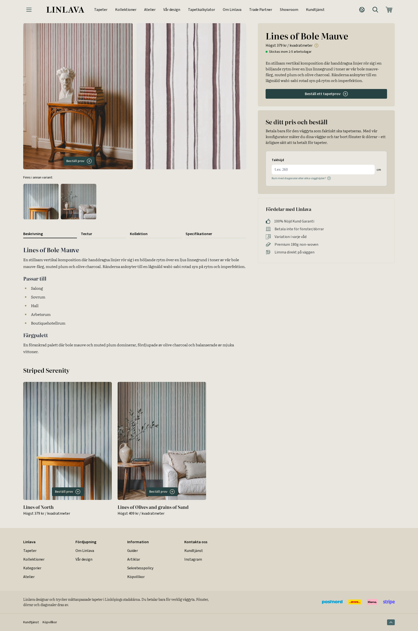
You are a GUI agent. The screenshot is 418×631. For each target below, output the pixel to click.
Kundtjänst (315, 9)
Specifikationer (199, 233)
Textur (86, 233)
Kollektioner (125, 9)
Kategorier (32, 568)
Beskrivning (33, 233)
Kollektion (139, 233)
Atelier (150, 9)
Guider (132, 550)
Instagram (193, 559)
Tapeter (100, 9)
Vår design (171, 9)
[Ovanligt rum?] (329, 178)
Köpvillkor (136, 576)
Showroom (289, 9)
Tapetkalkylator (201, 9)
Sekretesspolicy (140, 568)
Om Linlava (232, 9)
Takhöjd (278, 160)
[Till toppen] (391, 622)
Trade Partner (260, 9)
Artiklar (133, 559)
